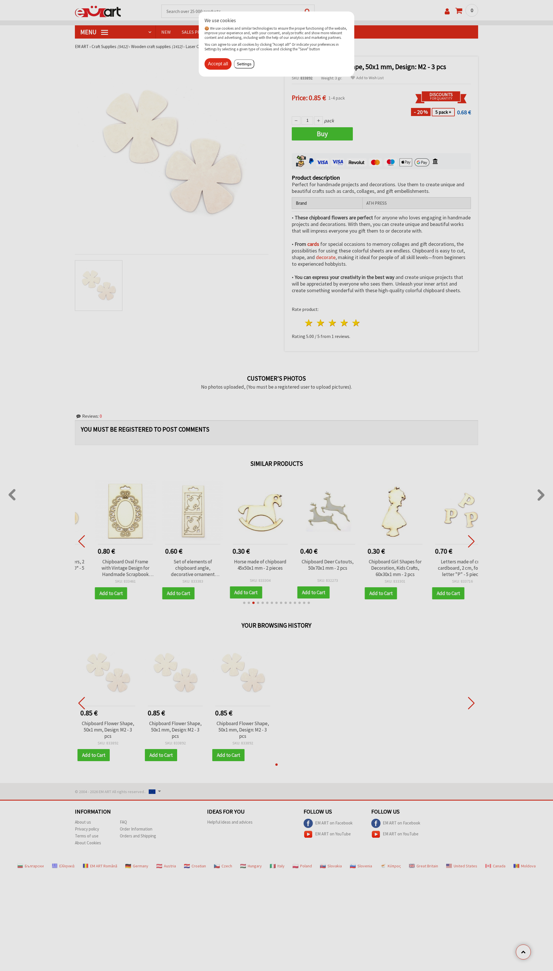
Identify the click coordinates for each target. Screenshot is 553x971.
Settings (244, 64)
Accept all (218, 63)
